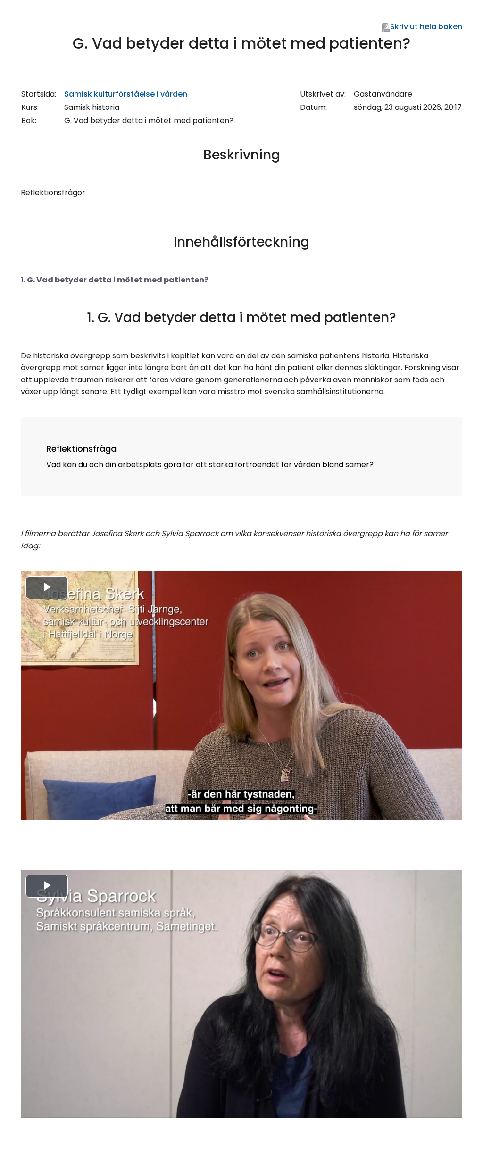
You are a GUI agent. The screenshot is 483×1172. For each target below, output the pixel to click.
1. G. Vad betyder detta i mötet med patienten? (114, 279)
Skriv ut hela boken (426, 26)
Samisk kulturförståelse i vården (125, 94)
